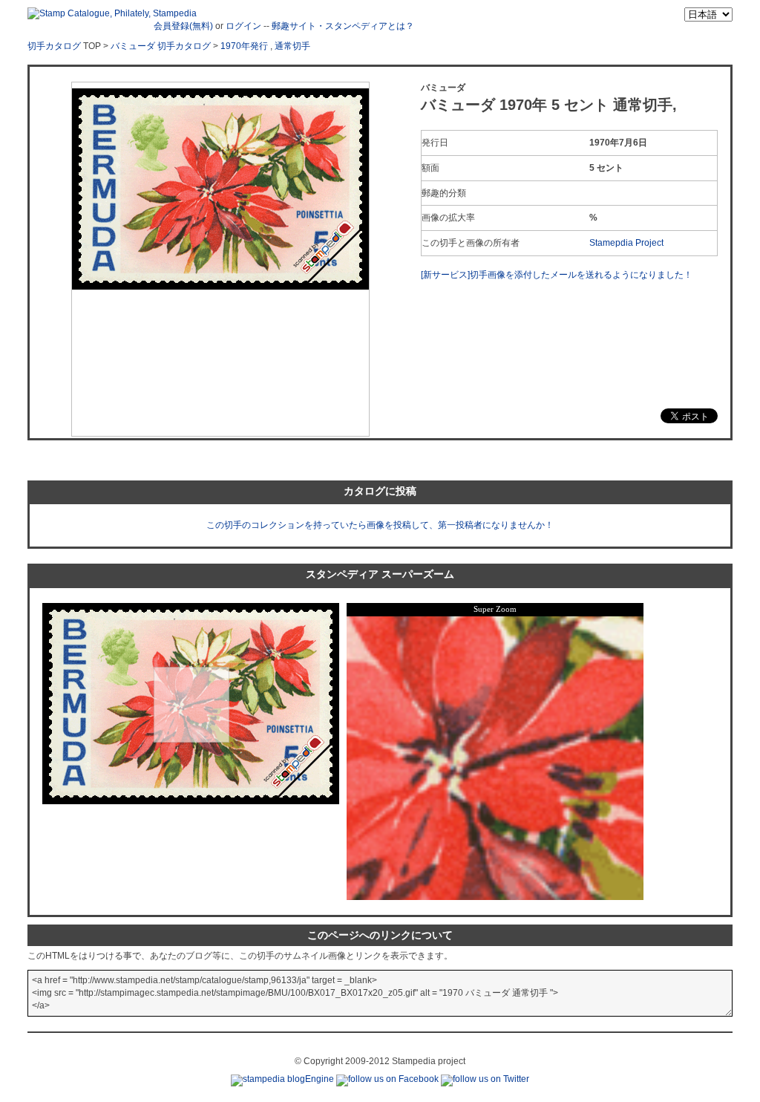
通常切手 (292, 46)
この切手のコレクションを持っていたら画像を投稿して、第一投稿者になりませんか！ (380, 525)
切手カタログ (54, 46)
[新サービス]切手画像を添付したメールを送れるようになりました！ (556, 275)
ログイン (243, 26)
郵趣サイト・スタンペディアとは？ (343, 26)
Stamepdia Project (626, 243)
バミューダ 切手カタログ (161, 46)
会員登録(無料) (183, 26)
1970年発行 (244, 46)
